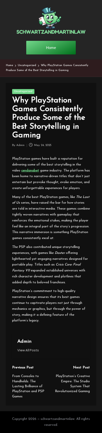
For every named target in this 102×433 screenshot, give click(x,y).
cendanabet (30, 170)
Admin (24, 341)
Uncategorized (23, 91)
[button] (28, 350)
